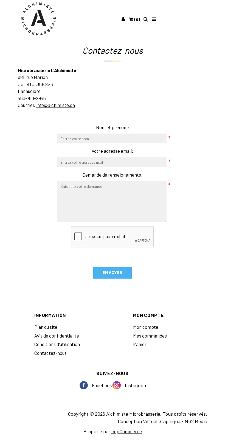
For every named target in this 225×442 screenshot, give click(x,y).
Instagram (119, 385)
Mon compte (145, 327)
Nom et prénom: (112, 127)
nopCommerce (126, 431)
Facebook (86, 385)
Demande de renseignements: (112, 174)
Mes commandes (150, 335)
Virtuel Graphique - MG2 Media (175, 421)
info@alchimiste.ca (55, 105)
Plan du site (45, 327)
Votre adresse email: (112, 151)
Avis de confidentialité (56, 335)
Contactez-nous (50, 353)
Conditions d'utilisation (57, 344)
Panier (140, 344)
